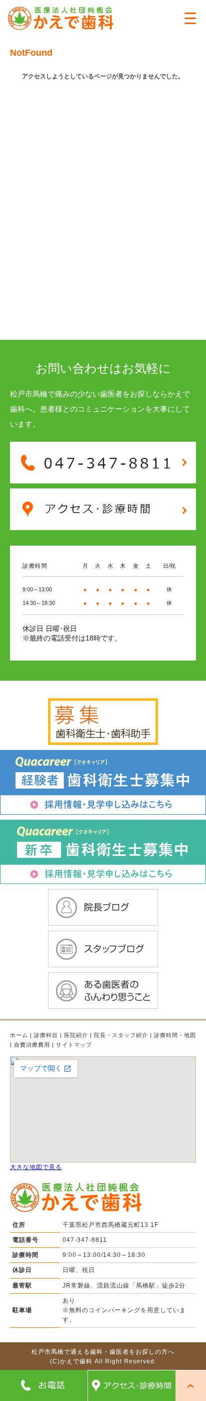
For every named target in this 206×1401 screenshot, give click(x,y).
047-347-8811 (84, 1239)
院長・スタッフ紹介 (121, 1035)
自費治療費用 (32, 1045)
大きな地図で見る (36, 1167)
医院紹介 (76, 1035)
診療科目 (46, 1035)
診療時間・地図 (175, 1035)
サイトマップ (74, 1045)
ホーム (19, 1035)
